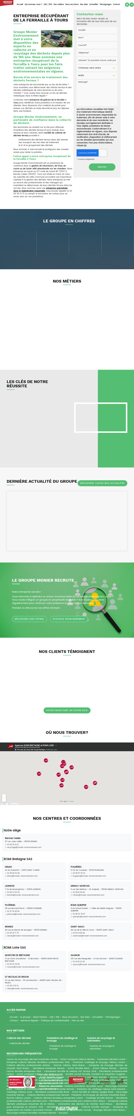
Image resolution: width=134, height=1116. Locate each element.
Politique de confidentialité (55, 1020)
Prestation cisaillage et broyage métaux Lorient (99, 1062)
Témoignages (105, 4)
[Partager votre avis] (127, 4)
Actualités (93, 4)
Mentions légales (29, 1020)
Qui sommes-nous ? (33, 4)
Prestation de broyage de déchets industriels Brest (98, 1095)
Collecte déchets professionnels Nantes (28, 1065)
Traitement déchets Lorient (111, 1059)
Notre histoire (40, 1017)
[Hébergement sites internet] (67, 1113)
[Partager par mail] (132, 4)
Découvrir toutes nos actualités (102, 483)
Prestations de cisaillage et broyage (62, 1047)
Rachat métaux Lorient (19, 1098)
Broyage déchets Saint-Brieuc (109, 1110)
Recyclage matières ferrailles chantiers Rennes (31, 1113)
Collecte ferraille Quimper (96, 1107)
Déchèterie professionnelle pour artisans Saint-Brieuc (77, 1101)
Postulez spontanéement (69, 618)
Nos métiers (59, 4)
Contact (116, 4)
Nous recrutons (72, 4)
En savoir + (31, 355)
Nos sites (84, 4)
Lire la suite (110, 541)
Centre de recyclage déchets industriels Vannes (32, 1059)
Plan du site (78, 1020)
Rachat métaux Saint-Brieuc (69, 1065)
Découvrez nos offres (29, 618)
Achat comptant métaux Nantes (77, 1059)
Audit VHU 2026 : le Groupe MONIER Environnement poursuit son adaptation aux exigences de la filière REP (110, 505)
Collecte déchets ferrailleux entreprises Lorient (58, 1098)
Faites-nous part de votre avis (67, 710)
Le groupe (25, 1017)
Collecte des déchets (19, 1043)
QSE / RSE (48, 4)
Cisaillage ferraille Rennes (99, 1098)
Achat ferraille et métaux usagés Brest (92, 1092)
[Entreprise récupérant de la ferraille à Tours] (56, 38)
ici (85, 145)
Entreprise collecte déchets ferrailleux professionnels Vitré (38, 1062)
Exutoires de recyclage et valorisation (102, 1047)
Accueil (20, 4)
